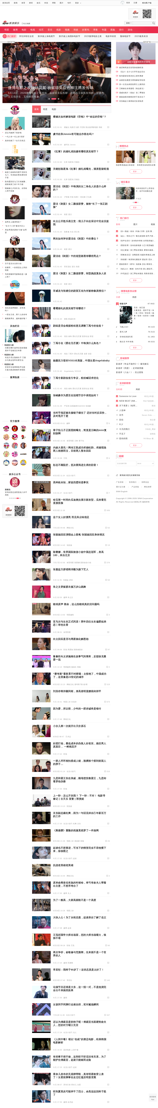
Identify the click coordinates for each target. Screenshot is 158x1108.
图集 (112, 30)
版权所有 (146, 502)
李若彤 (69, 980)
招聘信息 (145, 482)
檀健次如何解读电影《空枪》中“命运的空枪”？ (79, 116)
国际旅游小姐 (85, 563)
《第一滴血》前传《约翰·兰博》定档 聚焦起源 (138, 231)
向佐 (72, 232)
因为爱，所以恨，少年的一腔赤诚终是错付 (77, 708)
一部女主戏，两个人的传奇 (16, 314)
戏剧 (58, 30)
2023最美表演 (141, 36)
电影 (24, 30)
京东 (79, 824)
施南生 (74, 667)
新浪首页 (6, 3)
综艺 (41, 30)
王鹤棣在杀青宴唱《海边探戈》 (132, 88)
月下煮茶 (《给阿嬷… (129, 406)
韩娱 (76, 30)
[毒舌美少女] (14, 203)
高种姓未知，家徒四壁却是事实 (71, 482)
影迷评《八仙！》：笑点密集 (129, 372)
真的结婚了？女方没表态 (15, 141)
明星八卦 (67, 702)
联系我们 (133, 482)
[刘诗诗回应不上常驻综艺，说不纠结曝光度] (125, 193)
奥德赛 (77, 841)
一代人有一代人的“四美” (15, 137)
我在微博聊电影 (92, 127)
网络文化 (70, 528)
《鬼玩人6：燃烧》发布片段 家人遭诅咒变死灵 (138, 269)
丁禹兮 (71, 354)
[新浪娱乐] (14, 114)
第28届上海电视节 (46, 36)
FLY (121, 424)
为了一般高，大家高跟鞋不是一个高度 (74, 900)
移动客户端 (146, 3)
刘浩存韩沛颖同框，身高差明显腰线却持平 (77, 691)
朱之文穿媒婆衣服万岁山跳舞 (69, 586)
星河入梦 (123, 332)
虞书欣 (66, 145)
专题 (104, 30)
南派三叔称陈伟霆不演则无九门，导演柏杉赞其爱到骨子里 (16, 175)
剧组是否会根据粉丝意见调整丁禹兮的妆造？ (78, 325)
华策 (72, 197)
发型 (90, 354)
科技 (46, 3)
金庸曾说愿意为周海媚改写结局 (132, 80)
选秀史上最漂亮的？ (13, 222)
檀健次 (66, 127)
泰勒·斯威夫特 (70, 319)
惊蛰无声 (123, 304)
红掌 (66, 162)
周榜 (134, 297)
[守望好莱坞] (23, 448)
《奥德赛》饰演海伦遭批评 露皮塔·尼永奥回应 (138, 259)
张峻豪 (88, 406)
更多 (77, 3)
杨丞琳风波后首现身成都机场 (131, 68)
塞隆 (82, 841)
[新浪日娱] (15, 448)
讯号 (121, 415)
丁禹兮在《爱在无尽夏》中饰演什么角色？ (77, 343)
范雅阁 (70, 963)
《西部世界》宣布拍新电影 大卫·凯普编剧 (136, 245)
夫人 (69, 893)
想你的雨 (123, 438)
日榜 (118, 297)
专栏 (69, 3)
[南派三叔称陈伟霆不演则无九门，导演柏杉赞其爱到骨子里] (15, 169)
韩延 (100, 127)
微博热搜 (15, 377)
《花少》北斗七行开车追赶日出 (132, 72)
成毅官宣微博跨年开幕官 (138, 62)
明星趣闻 (70, 615)
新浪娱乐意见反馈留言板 (130, 475)
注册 (135, 3)
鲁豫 (79, 667)
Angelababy (69, 371)
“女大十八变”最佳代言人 (15, 226)
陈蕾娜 (77, 563)
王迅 (72, 945)
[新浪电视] (23, 431)
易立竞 (77, 232)
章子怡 (81, 441)
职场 (65, 650)
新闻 (16, 3)
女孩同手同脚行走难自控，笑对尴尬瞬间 (76, 1004)
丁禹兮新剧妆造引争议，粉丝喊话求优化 (76, 378)
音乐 (50, 30)
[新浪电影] (15, 431)
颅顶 (66, 336)
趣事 (68, 423)
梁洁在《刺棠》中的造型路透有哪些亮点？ (77, 256)
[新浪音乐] (23, 440)
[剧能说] (14, 289)
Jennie (73, 145)
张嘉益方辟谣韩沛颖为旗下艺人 (71, 569)
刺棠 (66, 214)
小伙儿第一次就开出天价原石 (69, 726)
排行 (121, 30)
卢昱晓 (66, 197)
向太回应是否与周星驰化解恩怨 (71, 639)
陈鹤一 (77, 197)
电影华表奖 (111, 36)
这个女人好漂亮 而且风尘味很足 (71, 517)
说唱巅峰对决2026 (77, 406)
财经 (31, 3)
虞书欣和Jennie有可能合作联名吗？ (73, 134)
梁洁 (70, 214)
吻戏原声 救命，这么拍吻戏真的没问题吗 (76, 604)
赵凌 (75, 858)
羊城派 (138, 199)
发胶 (85, 354)
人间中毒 (74, 1050)
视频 (67, 30)
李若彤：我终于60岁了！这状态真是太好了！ (78, 969)
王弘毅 (89, 197)
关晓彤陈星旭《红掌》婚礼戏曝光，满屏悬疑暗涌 (81, 168)
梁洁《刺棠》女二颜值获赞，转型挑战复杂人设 (79, 273)
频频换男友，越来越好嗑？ (16, 318)
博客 (54, 3)
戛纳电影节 (125, 36)
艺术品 (68, 737)
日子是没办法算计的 (13, 264)
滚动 (130, 30)
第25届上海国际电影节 (69, 36)
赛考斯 (77, 684)
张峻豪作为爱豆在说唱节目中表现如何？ (76, 395)
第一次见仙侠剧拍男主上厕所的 (132, 84)
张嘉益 (66, 580)
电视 (32, 30)
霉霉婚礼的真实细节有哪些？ (69, 308)
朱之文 (70, 597)
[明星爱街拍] (15, 457)
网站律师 (147, 487)
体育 (23, 3)
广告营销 (119, 482)
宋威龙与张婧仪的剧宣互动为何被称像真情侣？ (79, 290)
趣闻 (65, 963)
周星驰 (70, 650)
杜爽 (75, 824)
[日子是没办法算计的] (15, 260)
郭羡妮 (69, 806)
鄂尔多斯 (84, 684)
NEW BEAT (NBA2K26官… (132, 401)
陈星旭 (71, 162)
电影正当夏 (74, 127)
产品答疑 (135, 487)
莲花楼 (83, 197)
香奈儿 (74, 1085)
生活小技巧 (70, 476)
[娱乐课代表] (6, 465)
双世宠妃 (67, 267)
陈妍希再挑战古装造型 (125, 165)
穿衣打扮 (67, 1085)
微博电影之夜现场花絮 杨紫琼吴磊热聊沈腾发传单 (50, 88)
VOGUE (78, 371)
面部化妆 (85, 336)
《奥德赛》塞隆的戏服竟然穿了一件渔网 (76, 830)
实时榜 (119, 389)
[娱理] (14, 154)
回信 (121, 420)
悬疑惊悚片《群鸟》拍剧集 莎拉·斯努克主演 (137, 264)
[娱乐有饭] (6, 440)
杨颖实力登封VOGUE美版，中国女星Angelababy (81, 360)
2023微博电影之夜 (93, 36)
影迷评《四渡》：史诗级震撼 (129, 368)
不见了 (122, 434)
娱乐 (38, 3)
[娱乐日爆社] (23, 457)
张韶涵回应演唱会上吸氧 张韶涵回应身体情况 (79, 534)
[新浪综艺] (15, 440)
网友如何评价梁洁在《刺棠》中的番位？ (76, 238)
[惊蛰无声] (126, 323)
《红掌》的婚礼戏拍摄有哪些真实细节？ (76, 151)
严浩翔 (66, 406)
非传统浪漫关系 (126, 337)
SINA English (122, 491)
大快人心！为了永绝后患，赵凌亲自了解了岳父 (79, 917)
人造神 (122, 410)
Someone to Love (128, 396)
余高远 (70, 1102)
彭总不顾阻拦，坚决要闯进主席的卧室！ (76, 465)
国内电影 (67, 1050)
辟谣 (71, 580)
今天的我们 (124, 429)
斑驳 (91, 336)
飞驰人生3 (124, 327)
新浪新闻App (153, 1098)
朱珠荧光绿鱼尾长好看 (146, 165)
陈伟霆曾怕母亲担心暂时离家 (131, 76)
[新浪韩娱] (6, 448)
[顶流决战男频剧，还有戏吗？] (15, 305)
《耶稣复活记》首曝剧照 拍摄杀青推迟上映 (137, 255)
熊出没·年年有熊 (126, 342)
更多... (136, 171)
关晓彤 (77, 162)
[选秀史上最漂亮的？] (15, 219)
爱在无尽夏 (76, 336)
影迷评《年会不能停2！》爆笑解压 (132, 364)
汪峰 (76, 441)
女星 (79, 1085)
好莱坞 (85, 30)
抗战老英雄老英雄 (63, 865)
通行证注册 (120, 487)
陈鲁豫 (66, 232)
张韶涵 (69, 545)
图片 (61, 3)
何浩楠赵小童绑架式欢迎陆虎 (131, 101)
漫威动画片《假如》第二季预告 (132, 93)
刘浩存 (74, 702)
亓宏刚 (82, 127)
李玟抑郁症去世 (26, 36)
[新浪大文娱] (6, 457)
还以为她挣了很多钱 (13, 133)
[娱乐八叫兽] (15, 465)
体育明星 (70, 441)
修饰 (70, 336)
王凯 (65, 458)
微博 (15, 30)
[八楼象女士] (14, 245)
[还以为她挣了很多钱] (15, 129)
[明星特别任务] (23, 465)
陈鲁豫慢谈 (78, 650)
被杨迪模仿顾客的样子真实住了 (132, 97)
